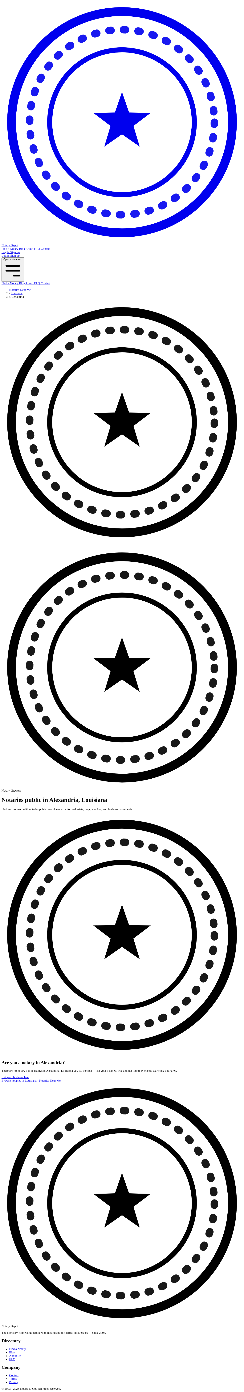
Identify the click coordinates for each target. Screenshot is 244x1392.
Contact (45, 248)
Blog (22, 248)
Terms (13, 1378)
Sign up (15, 252)
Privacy (13, 1382)
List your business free (15, 1077)
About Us (15, 1355)
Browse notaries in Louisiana (19, 1080)
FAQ (37, 248)
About (30, 248)
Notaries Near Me (20, 289)
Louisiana (16, 293)
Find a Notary (10, 248)
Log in (6, 252)
